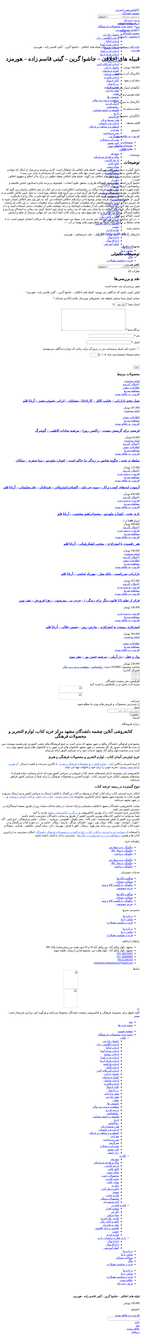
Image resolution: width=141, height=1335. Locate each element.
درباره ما (128, 916)
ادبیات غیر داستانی (108, 123)
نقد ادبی (114, 129)
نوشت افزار (112, 1208)
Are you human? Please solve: (123, 354)
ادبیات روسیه (111, 1054)
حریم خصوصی (124, 888)
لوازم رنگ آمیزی (109, 1218)
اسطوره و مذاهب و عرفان (104, 126)
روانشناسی (112, 106)
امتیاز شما (133, 304)
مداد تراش (113, 1215)
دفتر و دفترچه (111, 1224)
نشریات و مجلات (109, 139)
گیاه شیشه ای (111, 1201)
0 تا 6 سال (113, 237)
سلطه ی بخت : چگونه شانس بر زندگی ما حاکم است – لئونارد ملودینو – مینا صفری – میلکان (78, 460)
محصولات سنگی (109, 1198)
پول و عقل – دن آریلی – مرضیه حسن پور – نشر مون (104, 657)
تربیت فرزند (112, 103)
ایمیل (136, 342)
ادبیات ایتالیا (112, 1047)
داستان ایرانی (111, 67)
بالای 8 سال (112, 80)
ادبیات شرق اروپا (109, 54)
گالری (122, 1155)
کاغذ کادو (114, 163)
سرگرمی (114, 136)
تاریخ (116, 113)
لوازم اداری (112, 230)
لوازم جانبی (112, 1195)
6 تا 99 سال (112, 240)
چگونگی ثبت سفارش (121, 847)
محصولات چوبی (110, 1175)
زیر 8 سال (113, 83)
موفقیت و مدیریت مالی (105, 100)
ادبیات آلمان (112, 1067)
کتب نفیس (113, 142)
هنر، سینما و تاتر (110, 120)
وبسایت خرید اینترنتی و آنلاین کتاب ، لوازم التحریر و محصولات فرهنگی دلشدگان (80, 832)
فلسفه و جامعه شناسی (106, 110)
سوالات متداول (124, 881)
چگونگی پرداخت (123, 853)
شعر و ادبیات (111, 1093)
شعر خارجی (112, 90)
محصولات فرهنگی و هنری (73, 763)
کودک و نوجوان (110, 70)
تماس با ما (127, 919)
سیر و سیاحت (111, 133)
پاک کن (115, 1211)
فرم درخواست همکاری (119, 922)
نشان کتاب (113, 1182)
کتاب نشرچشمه (64, 796)
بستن (137, 1015)
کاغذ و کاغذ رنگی (109, 216)
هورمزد (135, 50)
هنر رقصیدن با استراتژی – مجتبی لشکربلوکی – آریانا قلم (102, 544)
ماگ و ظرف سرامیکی (106, 156)
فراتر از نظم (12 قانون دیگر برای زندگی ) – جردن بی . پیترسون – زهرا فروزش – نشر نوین (79, 600)
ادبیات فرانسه (111, 1064)
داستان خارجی (110, 1041)
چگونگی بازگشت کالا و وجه (117, 884)
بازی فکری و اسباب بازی (111, 1238)
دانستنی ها (113, 97)
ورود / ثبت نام (125, 1283)
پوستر (115, 1192)
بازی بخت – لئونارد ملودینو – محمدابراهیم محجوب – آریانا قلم (98, 514)
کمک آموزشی (111, 244)
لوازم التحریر (118, 1205)
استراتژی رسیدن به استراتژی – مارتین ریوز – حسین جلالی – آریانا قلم (93, 627)
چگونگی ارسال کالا (122, 850)
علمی (116, 93)
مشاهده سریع (132, 390)
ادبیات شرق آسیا (109, 1050)
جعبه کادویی (112, 1178)
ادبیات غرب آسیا (110, 51)
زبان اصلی (113, 146)
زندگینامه (114, 116)
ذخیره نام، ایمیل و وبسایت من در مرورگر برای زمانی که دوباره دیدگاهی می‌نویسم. (88, 348)
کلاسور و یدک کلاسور (107, 1228)
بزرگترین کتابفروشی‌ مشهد (63, 812)
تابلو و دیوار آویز (110, 1188)
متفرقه (115, 153)
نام (137, 335)
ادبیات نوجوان (111, 74)
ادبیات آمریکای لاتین (107, 64)
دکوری (115, 179)
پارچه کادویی (111, 160)
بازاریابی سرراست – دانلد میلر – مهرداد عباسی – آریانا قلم (100, 574)
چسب (115, 226)
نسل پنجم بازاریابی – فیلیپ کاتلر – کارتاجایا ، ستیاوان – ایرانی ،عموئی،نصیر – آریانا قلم (81, 401)
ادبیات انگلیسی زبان (107, 1044)
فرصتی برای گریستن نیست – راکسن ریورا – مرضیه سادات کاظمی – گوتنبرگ (87, 430)
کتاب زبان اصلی (44, 796)
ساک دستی (112, 166)
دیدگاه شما (132, 329)
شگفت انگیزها (125, 878)
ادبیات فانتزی (111, 77)
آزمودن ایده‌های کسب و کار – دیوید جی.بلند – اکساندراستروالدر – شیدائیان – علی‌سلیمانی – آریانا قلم (72, 487)
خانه (137, 46)
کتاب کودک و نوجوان (20, 796)
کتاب (131, 46)
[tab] (67, 142)
